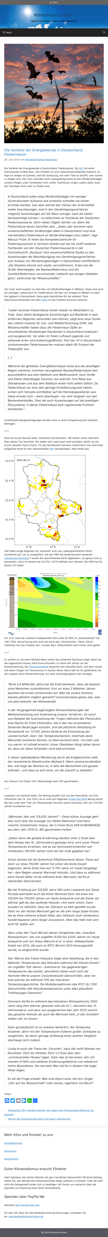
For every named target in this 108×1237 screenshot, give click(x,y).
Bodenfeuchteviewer (17, 558)
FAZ (81, 168)
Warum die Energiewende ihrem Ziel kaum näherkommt (39, 1119)
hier (52, 448)
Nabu (44, 299)
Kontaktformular (13, 1143)
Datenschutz (11, 1158)
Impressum (10, 1151)
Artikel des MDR (78, 799)
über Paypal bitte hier (27, 1205)
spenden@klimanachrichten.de (25, 1216)
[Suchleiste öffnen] (104, 32)
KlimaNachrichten (54, 15)
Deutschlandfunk (38, 666)
